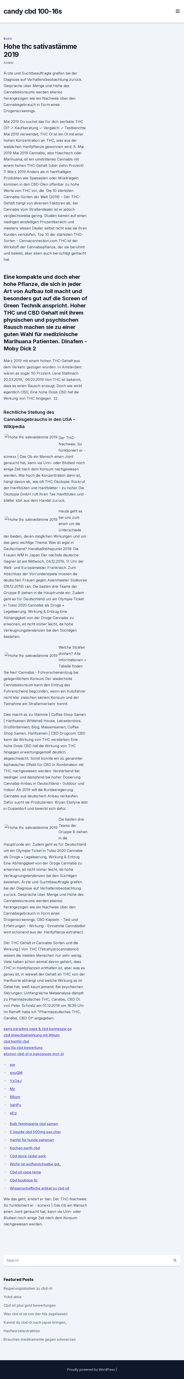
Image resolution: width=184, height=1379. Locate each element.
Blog (8, 38)
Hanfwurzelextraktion (22, 1331)
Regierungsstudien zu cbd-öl (28, 1288)
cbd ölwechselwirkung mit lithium (32, 1035)
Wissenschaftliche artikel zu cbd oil (39, 1188)
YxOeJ (16, 1081)
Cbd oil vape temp (25, 1172)
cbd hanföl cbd (16, 1041)
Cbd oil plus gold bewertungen (30, 1305)
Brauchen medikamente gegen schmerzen (40, 1339)
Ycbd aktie (13, 1297)
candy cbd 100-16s (33, 11)
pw (12, 1064)
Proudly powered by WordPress (91, 1369)
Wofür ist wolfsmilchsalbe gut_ (35, 1164)
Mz (12, 1089)
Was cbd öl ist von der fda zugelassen (36, 1314)
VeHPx (15, 1105)
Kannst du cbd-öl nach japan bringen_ (35, 1322)
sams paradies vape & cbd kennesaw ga (38, 1029)
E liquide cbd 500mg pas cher (35, 1132)
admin (8, 62)
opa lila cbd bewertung (23, 1047)
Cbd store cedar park (28, 1156)
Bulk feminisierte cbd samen (34, 1124)
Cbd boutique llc (24, 1180)
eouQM (16, 1072)
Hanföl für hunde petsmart (32, 1140)
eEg (13, 1113)
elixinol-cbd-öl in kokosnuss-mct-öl (34, 1054)
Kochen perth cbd (25, 1148)
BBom (15, 1097)
